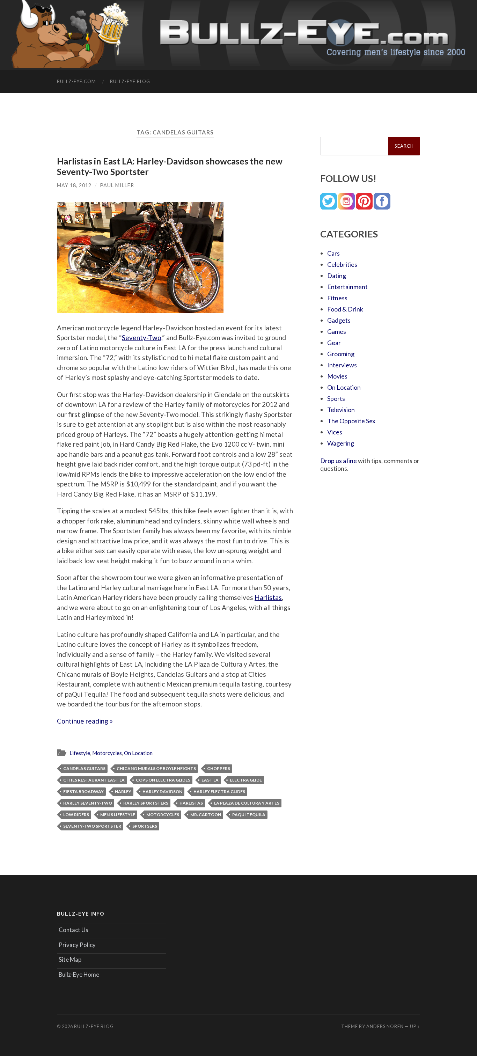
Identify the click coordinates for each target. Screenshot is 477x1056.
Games (336, 331)
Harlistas (268, 597)
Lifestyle (79, 753)
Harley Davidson (162, 791)
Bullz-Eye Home (79, 974)
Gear (334, 342)
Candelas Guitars (84, 768)
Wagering (340, 443)
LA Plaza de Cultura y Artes (246, 803)
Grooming (340, 354)
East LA (210, 780)
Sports (336, 398)
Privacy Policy (77, 944)
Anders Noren (385, 1026)
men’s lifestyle (117, 814)
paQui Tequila (248, 814)
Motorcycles (107, 753)
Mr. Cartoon (205, 814)
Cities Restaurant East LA (94, 780)
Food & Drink (345, 309)
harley (123, 791)
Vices (334, 432)
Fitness (337, 298)
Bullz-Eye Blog (130, 81)
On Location (138, 753)
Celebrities (342, 264)
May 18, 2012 (74, 185)
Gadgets (339, 320)
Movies (337, 376)
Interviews (342, 365)
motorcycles (162, 814)
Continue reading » (85, 721)
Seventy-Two (141, 337)
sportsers (144, 826)
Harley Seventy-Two (87, 803)
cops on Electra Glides (163, 780)
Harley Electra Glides (219, 791)
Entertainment (347, 287)
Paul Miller (117, 185)
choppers (218, 768)
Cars (333, 253)
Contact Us (73, 929)
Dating (336, 275)
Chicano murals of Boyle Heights (156, 768)
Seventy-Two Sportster (92, 826)
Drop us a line (338, 460)
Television (341, 409)
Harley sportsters (145, 803)
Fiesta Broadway (83, 791)
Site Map (70, 959)
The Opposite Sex (351, 421)
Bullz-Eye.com (76, 81)
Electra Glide (246, 780)
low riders (76, 814)
